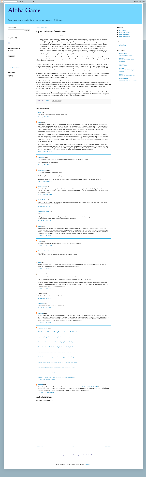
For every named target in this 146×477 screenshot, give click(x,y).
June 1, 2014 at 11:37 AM (45, 257)
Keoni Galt (122, 64)
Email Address (12, 51)
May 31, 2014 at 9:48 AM (45, 117)
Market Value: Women (125, 36)
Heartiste (122, 74)
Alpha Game (24, 10)
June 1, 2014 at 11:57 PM (45, 308)
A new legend (122, 45)
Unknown (40, 313)
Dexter (40, 112)
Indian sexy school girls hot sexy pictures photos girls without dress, (56, 377)
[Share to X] (57, 101)
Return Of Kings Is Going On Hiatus (128, 80)
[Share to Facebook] (59, 101)
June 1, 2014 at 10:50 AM (45, 235)
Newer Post (39, 446)
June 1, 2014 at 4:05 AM (44, 206)
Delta (41, 103)
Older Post (108, 446)
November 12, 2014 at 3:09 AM (46, 379)
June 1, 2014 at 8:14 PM (44, 288)
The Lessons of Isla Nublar (125, 55)
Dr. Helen (121, 68)
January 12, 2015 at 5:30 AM (46, 392)
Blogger (88, 464)
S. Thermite (41, 157)
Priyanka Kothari (42, 328)
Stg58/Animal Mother (44, 211)
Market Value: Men (124, 34)
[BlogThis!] (55, 101)
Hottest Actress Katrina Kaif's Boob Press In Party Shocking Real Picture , (57, 362)
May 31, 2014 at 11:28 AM (45, 152)
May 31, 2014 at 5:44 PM (45, 165)
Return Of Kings (123, 78)
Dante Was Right (123, 65)
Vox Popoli (122, 44)
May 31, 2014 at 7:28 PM (45, 181)
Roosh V (121, 58)
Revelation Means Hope (44, 251)
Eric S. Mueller (42, 200)
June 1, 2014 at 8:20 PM (44, 298)
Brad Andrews (42, 187)
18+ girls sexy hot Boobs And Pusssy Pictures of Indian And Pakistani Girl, (58, 332)
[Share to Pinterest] (60, 101)
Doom (39, 122)
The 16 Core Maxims (124, 32)
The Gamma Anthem (14, 68)
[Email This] (53, 101)
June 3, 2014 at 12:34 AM (45, 323)
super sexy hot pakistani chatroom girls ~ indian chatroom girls (55, 337)
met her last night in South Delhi (89, 387)
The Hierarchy (122, 30)
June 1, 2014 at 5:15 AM (44, 221)
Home (73, 446)
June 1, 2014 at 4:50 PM (44, 268)
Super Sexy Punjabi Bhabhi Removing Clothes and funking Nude (55, 347)
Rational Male (123, 54)
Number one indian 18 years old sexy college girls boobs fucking (55, 342)
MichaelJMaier (42, 170)
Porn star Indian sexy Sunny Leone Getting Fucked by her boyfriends (56, 352)
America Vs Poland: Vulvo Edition (127, 75)
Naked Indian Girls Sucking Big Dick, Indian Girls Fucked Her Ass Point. (57, 372)
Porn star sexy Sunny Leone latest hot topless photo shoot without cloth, (57, 367)
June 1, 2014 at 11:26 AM (45, 245)
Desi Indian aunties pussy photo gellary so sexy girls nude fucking (56, 357)
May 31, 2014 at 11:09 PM (45, 194)
